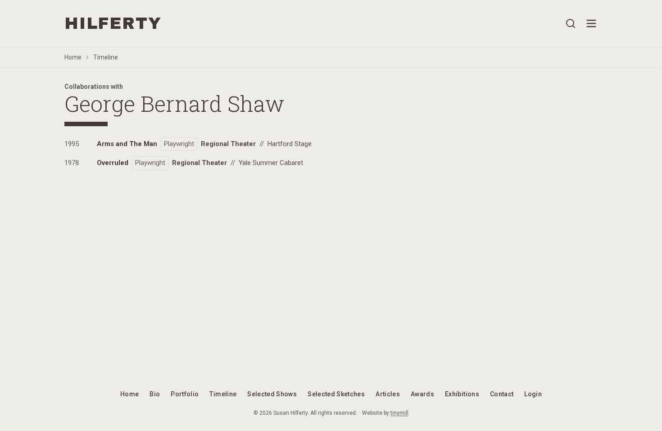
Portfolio (185, 394)
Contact (501, 394)
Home (73, 57)
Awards (422, 394)
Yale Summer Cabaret (271, 163)
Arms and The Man (127, 144)
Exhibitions (462, 394)
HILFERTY (112, 23)
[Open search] (570, 23)
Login (533, 394)
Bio (155, 394)
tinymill (399, 413)
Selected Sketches (336, 394)
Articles (388, 394)
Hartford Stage (290, 144)
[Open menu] (591, 23)
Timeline (105, 57)
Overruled (112, 163)
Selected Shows (272, 394)
